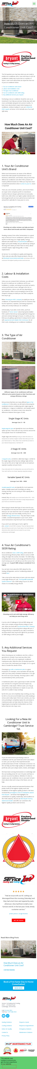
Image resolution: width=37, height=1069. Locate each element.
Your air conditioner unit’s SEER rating (14, 93)
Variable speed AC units (8, 487)
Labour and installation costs (11, 89)
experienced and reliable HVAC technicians (16, 320)
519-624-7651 (8, 1010)
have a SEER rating (18, 553)
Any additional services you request (13, 95)
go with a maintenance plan (17, 669)
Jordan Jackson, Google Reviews (18, 913)
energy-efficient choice (13, 516)
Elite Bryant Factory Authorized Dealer (14, 258)
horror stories (14, 312)
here (8, 573)
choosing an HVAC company (13, 299)
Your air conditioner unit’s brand (12, 86)
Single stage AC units (7, 428)
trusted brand (22, 241)
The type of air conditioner (11, 91)
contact (7, 526)
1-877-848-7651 (12, 1012)
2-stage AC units (6, 459)
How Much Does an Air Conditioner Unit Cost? (14, 964)
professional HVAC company (26, 626)
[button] (34, 4)
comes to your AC (26, 184)
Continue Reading (9, 970)
